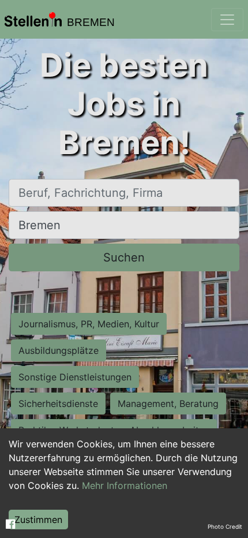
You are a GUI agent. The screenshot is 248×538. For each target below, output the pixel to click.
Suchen (124, 257)
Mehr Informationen (124, 485)
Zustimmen (38, 519)
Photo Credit (225, 526)
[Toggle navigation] (227, 19)
